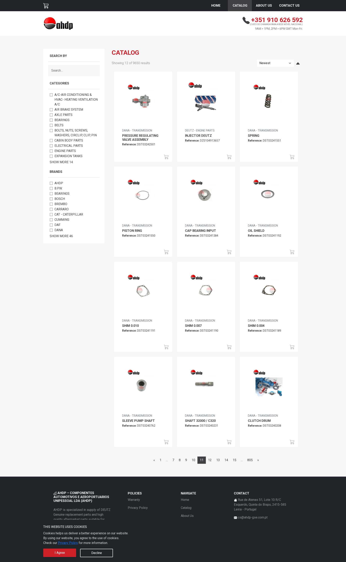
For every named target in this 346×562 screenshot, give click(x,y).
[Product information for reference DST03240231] (206, 387)
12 (210, 460)
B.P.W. (58, 188)
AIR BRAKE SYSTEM (68, 109)
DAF (57, 225)
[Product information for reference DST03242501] (143, 101)
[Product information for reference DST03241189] (269, 291)
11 (201, 460)
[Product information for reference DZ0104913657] (206, 101)
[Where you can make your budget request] (46, 5)
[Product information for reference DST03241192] (269, 196)
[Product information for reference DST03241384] (206, 196)
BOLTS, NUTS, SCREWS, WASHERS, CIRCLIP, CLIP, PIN (75, 133)
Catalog (240, 5)
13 (218, 460)
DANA (58, 230)
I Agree (60, 553)
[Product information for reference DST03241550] (143, 196)
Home (215, 5)
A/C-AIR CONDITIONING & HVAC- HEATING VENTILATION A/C (76, 99)
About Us (264, 5)
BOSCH (59, 199)
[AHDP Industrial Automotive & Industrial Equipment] (58, 23)
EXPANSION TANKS (68, 156)
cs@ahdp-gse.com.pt (253, 517)
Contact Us (289, 5)
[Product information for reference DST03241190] (206, 291)
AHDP (58, 183)
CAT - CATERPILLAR (68, 214)
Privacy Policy (68, 543)
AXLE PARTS (63, 115)
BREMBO (60, 204)
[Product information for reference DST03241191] (143, 291)
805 (250, 460)
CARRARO (61, 209)
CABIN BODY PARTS (68, 140)
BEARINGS (61, 120)
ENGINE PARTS (65, 151)
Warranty (134, 500)
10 (193, 460)
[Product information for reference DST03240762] (143, 387)
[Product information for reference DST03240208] (269, 387)
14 (226, 460)
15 (234, 460)
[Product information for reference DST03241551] (269, 101)
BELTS (58, 125)
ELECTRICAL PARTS (68, 146)
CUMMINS (61, 220)
